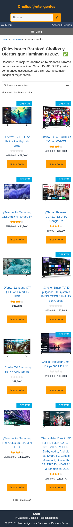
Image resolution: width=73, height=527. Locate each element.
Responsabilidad (49, 517)
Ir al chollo (17, 164)
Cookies (33, 517)
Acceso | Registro (62, 24)
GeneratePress (59, 523)
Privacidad (21, 517)
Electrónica (16, 39)
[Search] (57, 17)
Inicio (5, 39)
